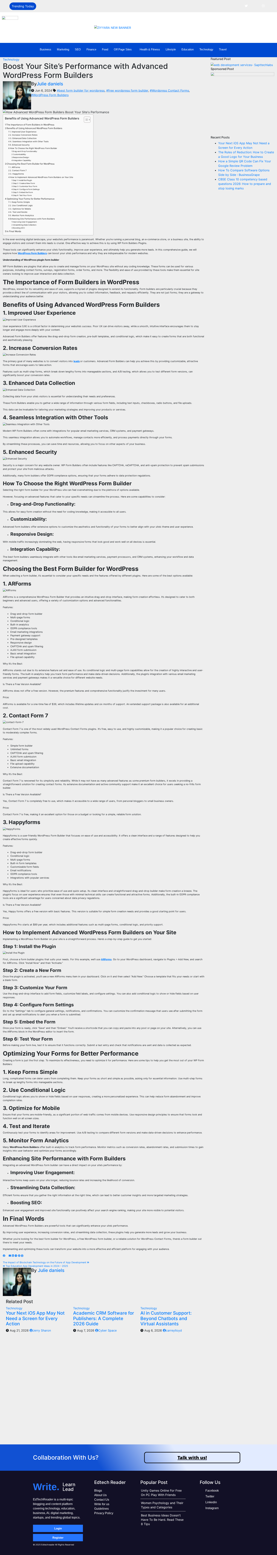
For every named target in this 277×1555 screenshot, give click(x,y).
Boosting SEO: (19, 228)
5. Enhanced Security (20, 145)
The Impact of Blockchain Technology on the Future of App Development (45, 1262)
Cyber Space (107, 1330)
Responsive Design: (21, 157)
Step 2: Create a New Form (24, 183)
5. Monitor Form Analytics (22, 215)
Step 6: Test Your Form (22, 195)
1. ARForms (15, 167)
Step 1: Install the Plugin (22, 180)
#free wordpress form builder (127, 90)
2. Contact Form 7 (18, 170)
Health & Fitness (150, 49)
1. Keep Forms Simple (20, 202)
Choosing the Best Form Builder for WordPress (30, 164)
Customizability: (20, 154)
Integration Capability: (22, 160)
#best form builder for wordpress (81, 90)
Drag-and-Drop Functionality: (25, 151)
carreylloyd (174, 1330)
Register (58, 1537)
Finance (91, 49)
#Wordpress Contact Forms (169, 90)
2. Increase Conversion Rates (23, 135)
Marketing (63, 49)
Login (58, 1528)
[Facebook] (238, 5)
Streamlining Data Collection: (25, 225)
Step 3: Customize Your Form (25, 186)
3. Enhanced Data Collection (23, 138)
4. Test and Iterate (18, 212)
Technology (206, 49)
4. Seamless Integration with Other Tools (29, 141)
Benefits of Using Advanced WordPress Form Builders (34, 128)
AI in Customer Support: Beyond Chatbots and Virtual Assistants (166, 1318)
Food (105, 49)
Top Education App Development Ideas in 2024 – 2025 (36, 1266)
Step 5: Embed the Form (23, 192)
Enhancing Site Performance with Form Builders (32, 219)
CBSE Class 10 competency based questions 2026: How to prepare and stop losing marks (244, 183)
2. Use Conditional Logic (21, 205)
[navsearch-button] (267, 49)
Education (187, 49)
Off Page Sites (123, 49)
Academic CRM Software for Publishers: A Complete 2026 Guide (103, 1318)
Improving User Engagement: (25, 222)
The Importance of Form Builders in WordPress (30, 124)
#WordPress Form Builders (50, 95)
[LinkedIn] (255, 5)
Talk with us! (192, 1457)
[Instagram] (263, 5)
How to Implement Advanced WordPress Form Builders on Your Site (41, 177)
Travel (222, 49)
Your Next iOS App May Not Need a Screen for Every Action (35, 1318)
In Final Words (14, 231)
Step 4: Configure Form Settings (26, 189)
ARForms (106, 959)
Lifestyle (171, 49)
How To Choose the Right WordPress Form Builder (33, 148)
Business (45, 49)
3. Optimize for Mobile (20, 209)
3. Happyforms (17, 174)
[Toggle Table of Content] (85, 119)
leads (76, 361)
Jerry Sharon (42, 1330)
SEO (78, 49)
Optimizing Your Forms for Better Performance (30, 199)
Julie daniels (50, 84)
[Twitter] (246, 5)
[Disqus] (104, 1392)
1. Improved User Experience (23, 132)
